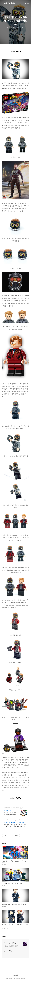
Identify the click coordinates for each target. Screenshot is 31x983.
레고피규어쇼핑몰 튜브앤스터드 (10, 810)
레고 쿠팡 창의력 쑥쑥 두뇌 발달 (14, 823)
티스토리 (15, 975)
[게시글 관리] (11, 835)
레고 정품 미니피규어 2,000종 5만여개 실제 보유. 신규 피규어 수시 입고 (10, 813)
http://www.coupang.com (11, 820)
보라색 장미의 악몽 (8, 3)
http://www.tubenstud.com (11, 807)
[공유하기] (8, 835)
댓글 (4, 937)
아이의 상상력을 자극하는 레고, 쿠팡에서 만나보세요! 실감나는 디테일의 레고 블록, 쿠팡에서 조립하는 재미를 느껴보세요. (15, 826)
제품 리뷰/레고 (20, 28)
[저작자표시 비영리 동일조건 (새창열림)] (22, 835)
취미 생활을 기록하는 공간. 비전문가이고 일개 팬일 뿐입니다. (12, 946)
